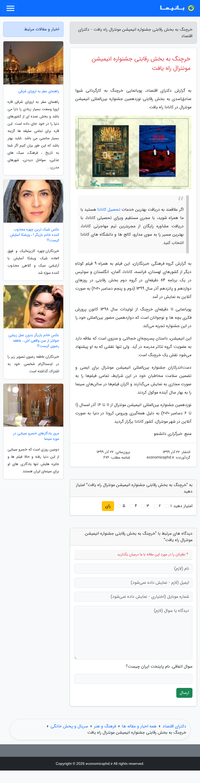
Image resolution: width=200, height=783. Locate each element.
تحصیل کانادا (108, 209)
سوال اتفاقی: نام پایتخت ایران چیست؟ (159, 666)
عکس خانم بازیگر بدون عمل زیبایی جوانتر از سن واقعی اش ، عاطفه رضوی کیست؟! (33, 341)
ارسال (184, 692)
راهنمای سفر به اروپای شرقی (38, 91)
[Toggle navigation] (10, 8)
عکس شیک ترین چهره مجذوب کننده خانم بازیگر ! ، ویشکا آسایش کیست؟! (34, 235)
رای (108, 506)
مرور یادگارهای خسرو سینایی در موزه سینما (36, 436)
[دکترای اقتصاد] (177, 8)
